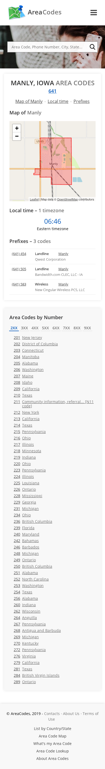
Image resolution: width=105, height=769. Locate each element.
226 (25, 489)
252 (31, 579)
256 (26, 598)
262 (27, 611)
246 (26, 547)
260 (25, 604)
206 (29, 369)
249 (25, 559)
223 (30, 470)
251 (26, 572)
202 (36, 343)
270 (26, 643)
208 (23, 382)
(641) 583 (19, 284)
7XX (66, 327)
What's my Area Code (52, 743)
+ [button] (17, 128)
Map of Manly (29, 101)
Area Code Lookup (52, 750)
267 (30, 624)
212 (26, 412)
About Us (71, 713)
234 (22, 514)
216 (22, 437)
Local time (58, 101)
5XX (45, 327)
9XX (87, 327)
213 (27, 418)
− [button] (17, 136)
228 (28, 495)
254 (23, 591)
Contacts (52, 713)
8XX (77, 327)
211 (54, 403)
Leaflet (34, 199)
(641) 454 (19, 253)
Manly (63, 253)
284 (37, 675)
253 (29, 585)
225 (26, 482)
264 (25, 617)
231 (26, 508)
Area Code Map (52, 736)
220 (22, 463)
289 (25, 681)
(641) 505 (19, 268)
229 (25, 502)
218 (27, 450)
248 (26, 553)
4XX (35, 327)
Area (45, 12)
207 (23, 375)
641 (52, 91)
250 (33, 566)
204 (26, 356)
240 (26, 534)
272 (30, 649)
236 (33, 521)
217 (24, 444)
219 (25, 457)
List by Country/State (52, 728)
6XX (56, 327)
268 (37, 630)
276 (25, 656)
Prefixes (82, 101)
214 (23, 425)
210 (23, 395)
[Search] (92, 47)
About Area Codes (52, 758)
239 (24, 527)
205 (26, 363)
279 (27, 662)
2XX (14, 327)
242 (26, 540)
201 (28, 337)
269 (26, 636)
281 (23, 668)
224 (24, 476)
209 (27, 388)
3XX (24, 327)
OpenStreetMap (67, 199)
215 (30, 431)
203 (29, 350)
